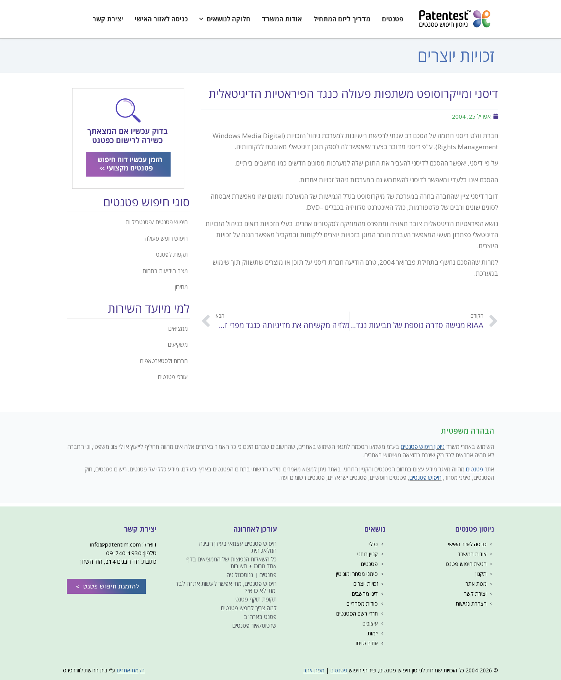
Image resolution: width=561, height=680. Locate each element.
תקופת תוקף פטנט (256, 599)
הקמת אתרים (131, 670)
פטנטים (392, 18)
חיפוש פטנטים (425, 477)
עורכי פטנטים (173, 377)
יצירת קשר (107, 18)
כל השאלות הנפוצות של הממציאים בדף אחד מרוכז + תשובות (231, 562)
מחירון (181, 287)
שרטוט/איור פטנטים (254, 625)
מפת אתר (313, 670)
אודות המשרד (282, 18)
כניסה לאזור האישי (161, 18)
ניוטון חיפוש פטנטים (423, 446)
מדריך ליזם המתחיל (342, 18)
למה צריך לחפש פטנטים (249, 608)
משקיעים (178, 344)
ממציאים (178, 328)
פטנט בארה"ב (260, 617)
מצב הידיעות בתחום (165, 271)
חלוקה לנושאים (228, 18)
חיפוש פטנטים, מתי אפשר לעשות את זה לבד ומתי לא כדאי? (226, 587)
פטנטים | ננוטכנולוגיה (252, 575)
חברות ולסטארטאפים (164, 361)
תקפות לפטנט (172, 254)
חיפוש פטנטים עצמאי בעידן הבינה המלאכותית (238, 547)
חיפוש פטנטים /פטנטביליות (157, 222)
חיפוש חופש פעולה (166, 238)
